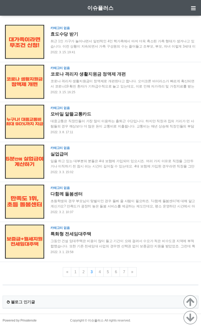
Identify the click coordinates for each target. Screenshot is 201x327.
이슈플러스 (100, 8)
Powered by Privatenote (20, 320)
